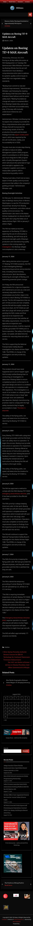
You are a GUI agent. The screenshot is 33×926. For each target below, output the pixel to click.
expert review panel (22, 135)
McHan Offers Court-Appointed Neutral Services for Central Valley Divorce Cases (16, 797)
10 (5, 707)
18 (9, 710)
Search (6, 748)
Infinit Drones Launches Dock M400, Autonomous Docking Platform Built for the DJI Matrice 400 (16, 786)
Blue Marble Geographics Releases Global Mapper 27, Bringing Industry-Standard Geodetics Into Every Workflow (18, 681)
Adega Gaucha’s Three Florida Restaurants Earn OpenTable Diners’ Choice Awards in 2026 (15, 768)
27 (16, 713)
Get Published (16, 921)
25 (9, 713)
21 (20, 710)
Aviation (27, 2)
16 (27, 707)
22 (24, 710)
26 (13, 713)
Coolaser (4, 919)
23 (27, 710)
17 (5, 710)
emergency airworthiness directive (14, 494)
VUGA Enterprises (10, 843)
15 (24, 707)
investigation (6, 247)
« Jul (5, 720)
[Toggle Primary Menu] (30, 15)
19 (13, 710)
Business (20, 2)
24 (5, 713)
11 (9, 707)
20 (16, 710)
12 (13, 707)
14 (20, 707)
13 (16, 707)
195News (19, 8)
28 (20, 713)
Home (5, 2)
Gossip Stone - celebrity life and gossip (16, 738)
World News (12, 2)
